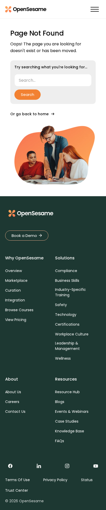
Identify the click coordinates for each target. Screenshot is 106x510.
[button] (95, 9)
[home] (25, 9)
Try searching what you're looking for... (50, 67)
